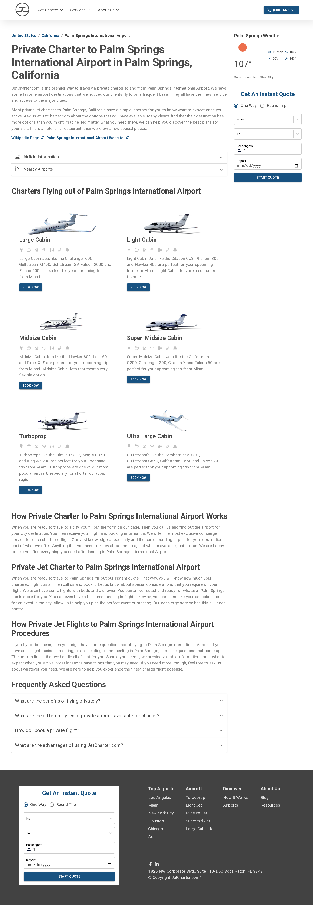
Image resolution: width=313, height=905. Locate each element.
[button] (50, 10)
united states (23, 35)
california (50, 35)
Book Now (31, 287)
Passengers (245, 146)
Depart (241, 161)
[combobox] (26, 818)
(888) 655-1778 (284, 10)
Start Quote (268, 177)
